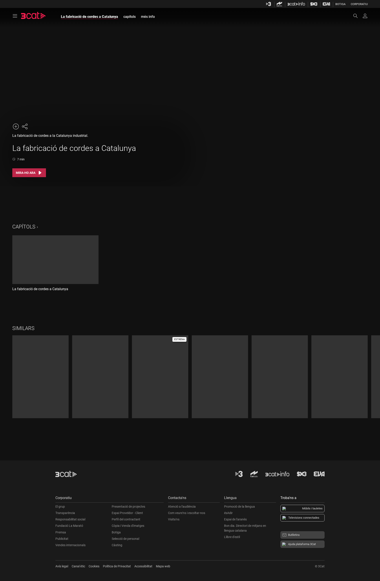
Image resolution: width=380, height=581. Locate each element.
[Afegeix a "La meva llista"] (15, 126)
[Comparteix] (24, 126)
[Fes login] (365, 16)
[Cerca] (357, 16)
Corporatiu (359, 4)
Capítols (23, 227)
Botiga (340, 4)
